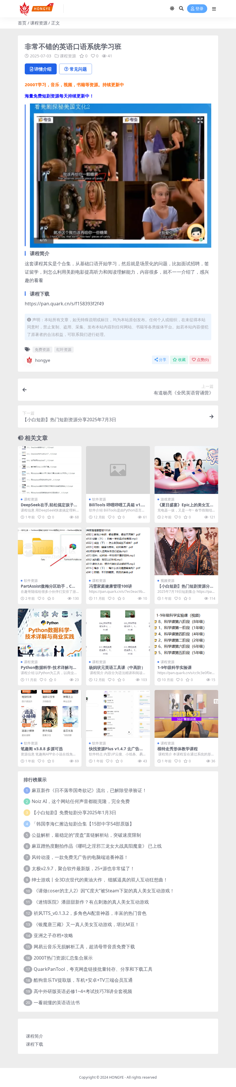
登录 (199, 9)
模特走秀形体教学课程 (177, 748)
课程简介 (34, 1036)
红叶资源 (63, 349)
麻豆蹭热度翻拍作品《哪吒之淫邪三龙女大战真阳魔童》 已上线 (97, 846)
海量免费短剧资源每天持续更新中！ (59, 96)
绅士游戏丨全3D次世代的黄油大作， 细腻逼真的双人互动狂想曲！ (100, 880)
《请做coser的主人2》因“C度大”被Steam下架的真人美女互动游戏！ (104, 890)
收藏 (182, 360)
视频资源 (167, 580)
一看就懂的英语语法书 (57, 1002)
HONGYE (116, 1077)
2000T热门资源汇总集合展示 (63, 958)
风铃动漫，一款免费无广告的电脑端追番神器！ (80, 857)
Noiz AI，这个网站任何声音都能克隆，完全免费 (81, 801)
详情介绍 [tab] (43, 69)
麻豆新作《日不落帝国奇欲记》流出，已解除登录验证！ (89, 790)
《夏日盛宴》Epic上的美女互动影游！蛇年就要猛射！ (185, 507)
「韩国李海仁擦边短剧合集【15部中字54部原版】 (83, 824)
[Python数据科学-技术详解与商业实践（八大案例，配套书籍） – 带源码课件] (49, 633)
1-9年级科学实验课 (174, 667)
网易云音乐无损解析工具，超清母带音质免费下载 (84, 946)
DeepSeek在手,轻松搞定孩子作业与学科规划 (49, 507)
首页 (22, 23)
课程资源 (38, 23)
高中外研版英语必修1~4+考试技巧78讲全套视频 (83, 991)
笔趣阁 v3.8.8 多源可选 (42, 748)
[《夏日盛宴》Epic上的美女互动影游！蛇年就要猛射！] (186, 470)
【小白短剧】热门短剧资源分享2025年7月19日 (185, 588)
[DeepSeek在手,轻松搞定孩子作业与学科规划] (49, 470)
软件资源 (99, 499)
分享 (162, 360)
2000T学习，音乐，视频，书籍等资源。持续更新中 (74, 84)
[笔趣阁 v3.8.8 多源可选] (49, 714)
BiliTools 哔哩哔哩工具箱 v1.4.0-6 (117, 507)
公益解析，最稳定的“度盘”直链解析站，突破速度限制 (86, 835)
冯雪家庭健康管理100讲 (110, 586)
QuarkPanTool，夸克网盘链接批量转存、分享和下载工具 (93, 969)
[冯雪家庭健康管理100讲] (118, 551)
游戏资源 (167, 499)
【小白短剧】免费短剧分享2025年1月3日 (74, 812)
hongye (42, 360)
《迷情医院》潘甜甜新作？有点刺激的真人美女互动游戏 (91, 902)
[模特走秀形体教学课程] (186, 714)
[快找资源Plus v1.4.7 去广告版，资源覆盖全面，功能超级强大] (118, 714)
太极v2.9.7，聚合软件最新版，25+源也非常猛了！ (83, 868)
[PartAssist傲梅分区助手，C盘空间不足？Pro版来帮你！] (49, 551)
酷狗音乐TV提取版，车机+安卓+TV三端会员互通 (83, 980)
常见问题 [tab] (78, 69)
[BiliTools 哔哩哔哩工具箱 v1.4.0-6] (118, 470)
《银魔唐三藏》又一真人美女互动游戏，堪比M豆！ (86, 924)
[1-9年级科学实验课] (186, 633)
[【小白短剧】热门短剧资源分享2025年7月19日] (186, 551)
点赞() (203, 360)
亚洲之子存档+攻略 (53, 935)
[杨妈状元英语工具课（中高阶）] (118, 633)
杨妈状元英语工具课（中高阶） (117, 667)
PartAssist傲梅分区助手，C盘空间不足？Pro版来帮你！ (48, 588)
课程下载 (34, 1044)
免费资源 (42, 349)
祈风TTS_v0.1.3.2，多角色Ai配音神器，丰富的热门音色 (90, 913)
